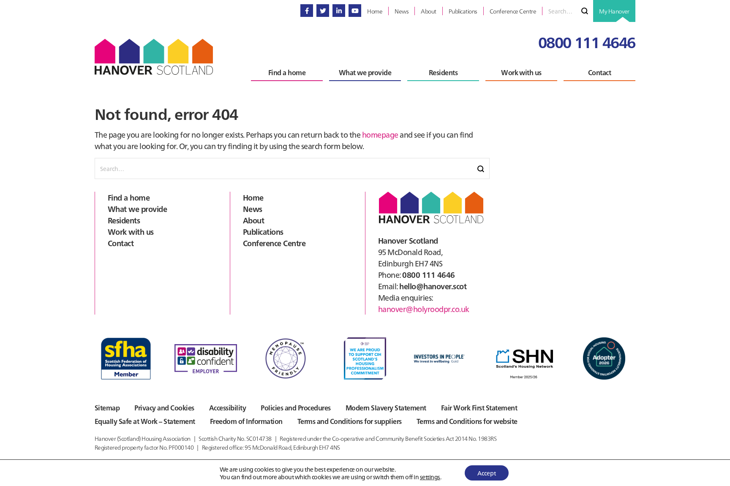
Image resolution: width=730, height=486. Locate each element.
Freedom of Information (246, 421)
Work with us (131, 231)
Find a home (129, 197)
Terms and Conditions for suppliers (349, 421)
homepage (380, 134)
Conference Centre (274, 243)
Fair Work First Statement (479, 407)
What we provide (137, 209)
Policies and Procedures (295, 407)
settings (430, 477)
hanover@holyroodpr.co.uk (423, 309)
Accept (486, 473)
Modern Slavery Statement (386, 407)
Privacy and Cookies (164, 407)
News (252, 209)
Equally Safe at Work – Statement (145, 421)
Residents (124, 220)
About (253, 220)
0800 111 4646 (586, 41)
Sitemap (107, 407)
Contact (120, 243)
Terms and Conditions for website (467, 421)
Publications (263, 231)
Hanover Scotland (154, 57)
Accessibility (227, 407)
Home (253, 197)
